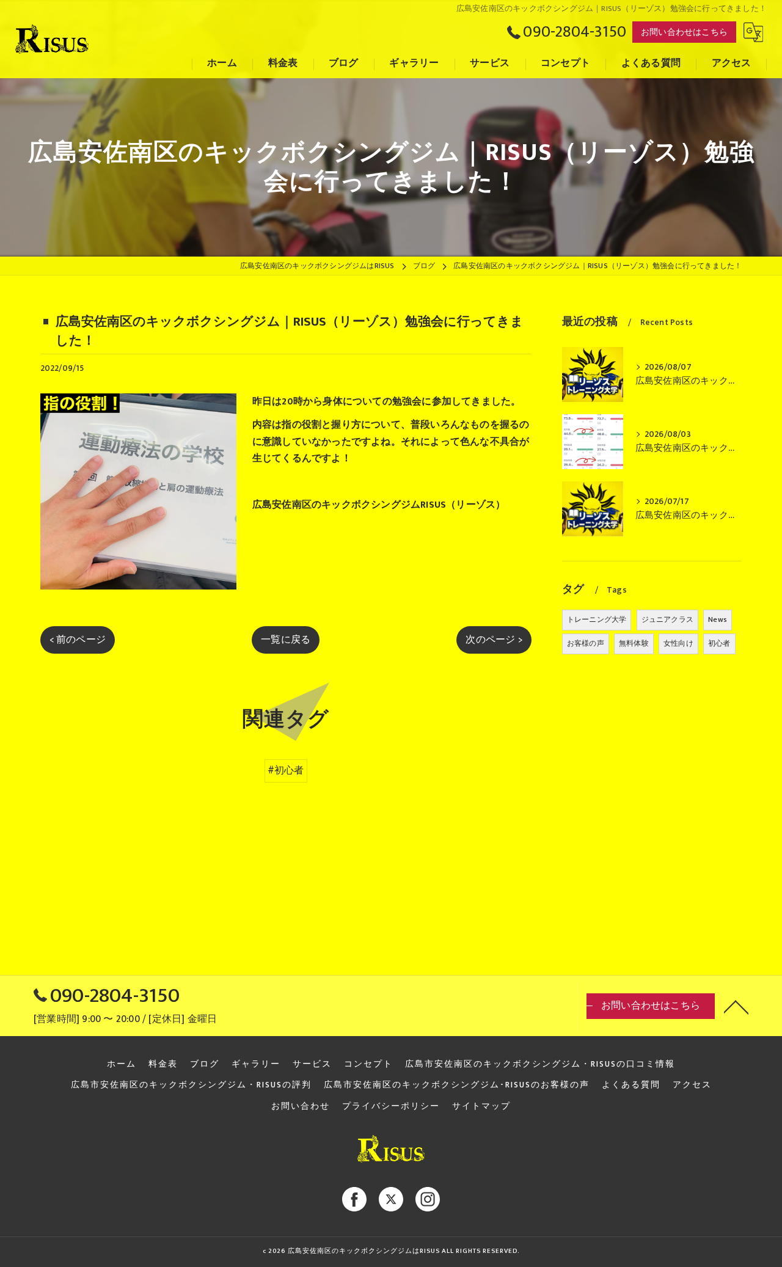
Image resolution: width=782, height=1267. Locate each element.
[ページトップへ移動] (736, 1006)
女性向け (678, 643)
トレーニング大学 (597, 619)
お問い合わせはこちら (684, 32)
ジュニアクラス (667, 619)
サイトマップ (481, 1106)
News (717, 619)
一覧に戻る (285, 640)
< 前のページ (77, 640)
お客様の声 (585, 643)
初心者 (719, 643)
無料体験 (634, 643)
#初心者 (286, 770)
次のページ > (494, 640)
